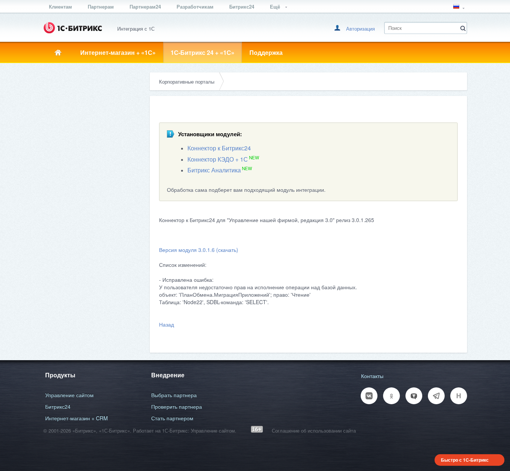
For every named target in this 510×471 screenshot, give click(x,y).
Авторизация (360, 28)
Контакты (372, 376)
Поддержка (266, 52)
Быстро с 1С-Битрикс (465, 459)
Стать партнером (172, 418)
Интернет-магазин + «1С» (118, 52)
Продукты (60, 375)
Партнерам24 (145, 6)
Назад (166, 324)
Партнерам (101, 6)
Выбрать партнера (174, 395)
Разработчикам (195, 6)
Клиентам (60, 6)
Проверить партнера (176, 406)
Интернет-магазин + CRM (76, 418)
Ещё (276, 6)
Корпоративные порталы (186, 81)
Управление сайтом (69, 395)
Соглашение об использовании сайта (314, 430)
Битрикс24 (241, 6)
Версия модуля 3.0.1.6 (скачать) (198, 249)
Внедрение (167, 375)
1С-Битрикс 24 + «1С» (202, 52)
